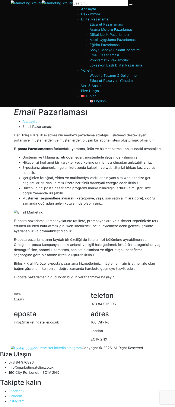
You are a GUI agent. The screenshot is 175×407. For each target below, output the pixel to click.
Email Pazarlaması (104, 55)
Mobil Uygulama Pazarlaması (113, 40)
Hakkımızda (90, 14)
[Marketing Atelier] (26, 2)
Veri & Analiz (91, 86)
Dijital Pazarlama (94, 19)
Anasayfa (88, 9)
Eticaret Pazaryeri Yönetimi (112, 80)
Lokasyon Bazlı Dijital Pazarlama (116, 65)
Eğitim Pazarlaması (105, 45)
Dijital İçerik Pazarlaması (109, 34)
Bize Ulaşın (90, 91)
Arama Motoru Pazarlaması (111, 29)
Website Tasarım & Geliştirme (113, 75)
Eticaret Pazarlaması (106, 24)
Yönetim (87, 70)
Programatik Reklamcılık (109, 60)
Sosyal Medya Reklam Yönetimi (115, 50)
